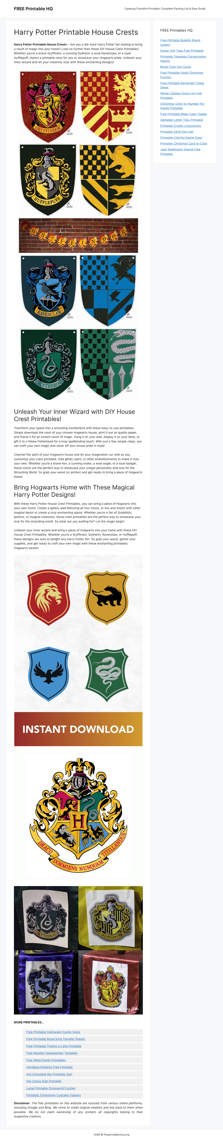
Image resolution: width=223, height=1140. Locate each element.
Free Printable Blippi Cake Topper (183, 114)
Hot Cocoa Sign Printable (43, 1081)
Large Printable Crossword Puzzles (50, 1088)
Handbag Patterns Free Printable (49, 1067)
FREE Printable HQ (33, 8)
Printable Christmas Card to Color (183, 143)
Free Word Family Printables (46, 1060)
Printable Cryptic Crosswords (180, 126)
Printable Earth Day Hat (176, 131)
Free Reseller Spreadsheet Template (51, 1053)
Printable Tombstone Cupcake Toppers (53, 1095)
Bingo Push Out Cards (175, 67)
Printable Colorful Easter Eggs (181, 137)
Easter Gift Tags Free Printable (181, 50)
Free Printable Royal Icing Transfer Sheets (55, 1039)
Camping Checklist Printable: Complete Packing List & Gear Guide (165, 8)
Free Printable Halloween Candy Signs (53, 1032)
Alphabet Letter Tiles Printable (181, 120)
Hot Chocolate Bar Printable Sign (49, 1074)
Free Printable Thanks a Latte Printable (53, 1046)
